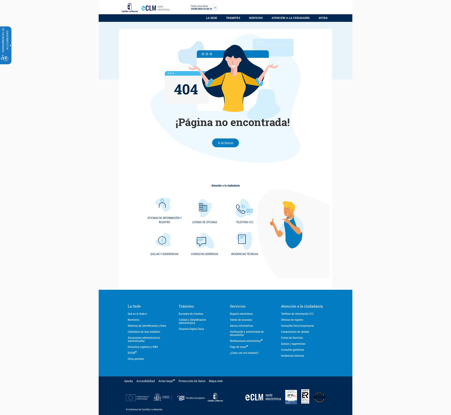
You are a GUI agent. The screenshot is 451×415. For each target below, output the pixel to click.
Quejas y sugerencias (293, 343)
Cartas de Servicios (292, 337)
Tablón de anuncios (241, 319)
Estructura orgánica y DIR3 (143, 347)
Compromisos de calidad (295, 331)
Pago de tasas (238, 347)
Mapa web (216, 381)
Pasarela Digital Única (191, 329)
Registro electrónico (241, 313)
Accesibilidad (145, 381)
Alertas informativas (241, 325)
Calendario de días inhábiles (144, 331)
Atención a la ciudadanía (290, 18)
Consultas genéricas (292, 349)
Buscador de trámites (191, 313)
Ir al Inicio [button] (228, 143)
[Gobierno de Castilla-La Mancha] (130, 7)
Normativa (134, 319)
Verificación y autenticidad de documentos (247, 333)
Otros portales (136, 359)
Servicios (256, 18)
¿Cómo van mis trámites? (244, 353)
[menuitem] (212, 19)
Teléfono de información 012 (297, 313)
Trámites (233, 18)
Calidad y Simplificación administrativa (192, 321)
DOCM (131, 353)
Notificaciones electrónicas (245, 341)
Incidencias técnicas (292, 355)
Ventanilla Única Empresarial (297, 325)
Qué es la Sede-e (137, 313)
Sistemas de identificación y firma (147, 325)
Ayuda (323, 18)
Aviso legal (165, 381)
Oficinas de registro (292, 319)
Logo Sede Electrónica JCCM (156, 9)
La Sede (211, 18)
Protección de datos (192, 381)
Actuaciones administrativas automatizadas (144, 339)
